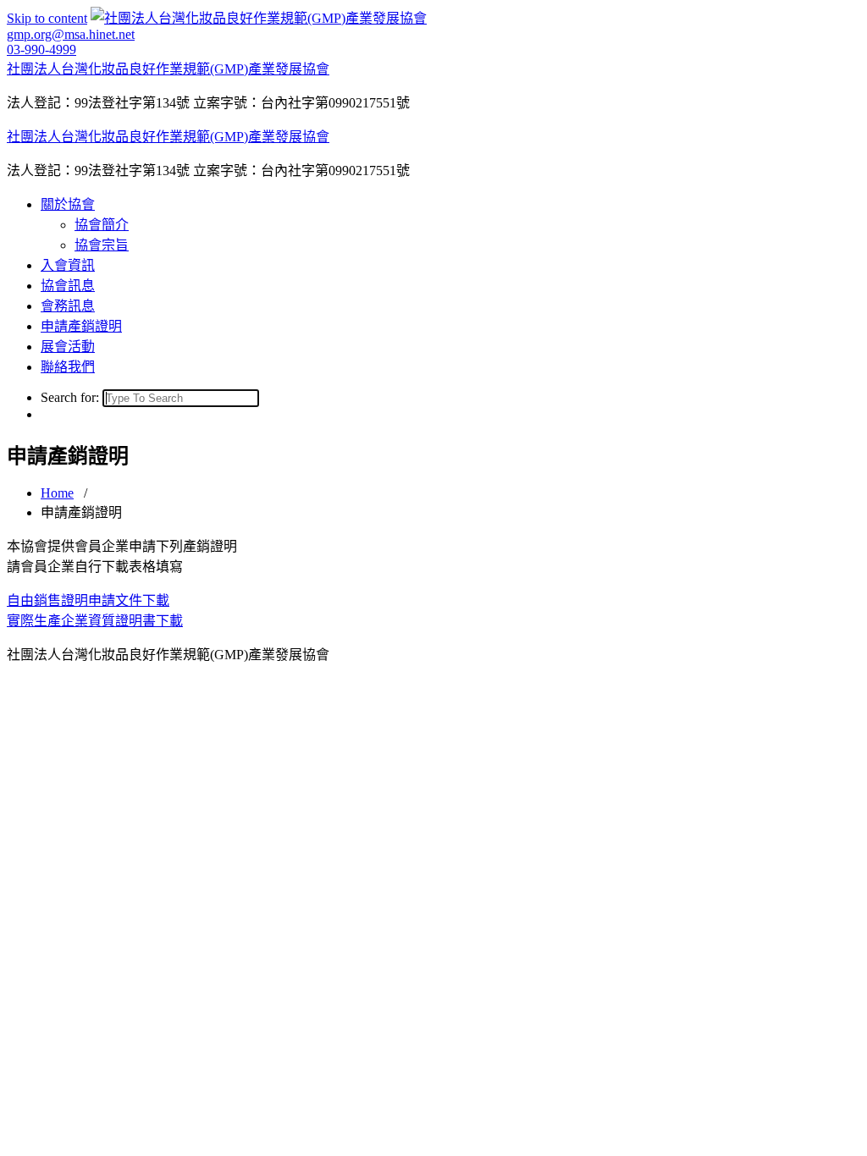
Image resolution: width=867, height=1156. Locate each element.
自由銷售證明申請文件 (74, 600)
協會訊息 (68, 285)
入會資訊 (68, 265)
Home (57, 493)
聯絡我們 (68, 367)
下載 (155, 600)
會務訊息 (68, 306)
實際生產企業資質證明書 (81, 621)
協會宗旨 (102, 245)
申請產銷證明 (81, 326)
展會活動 (68, 346)
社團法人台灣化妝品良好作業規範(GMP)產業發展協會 (168, 69)
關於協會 (68, 204)
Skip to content (47, 18)
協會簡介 (102, 224)
